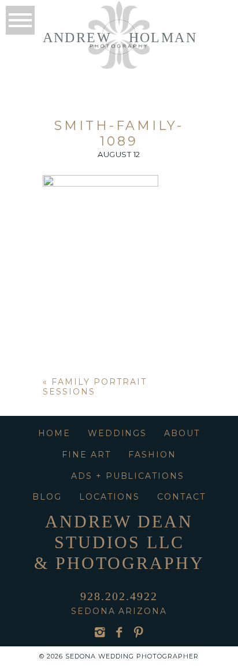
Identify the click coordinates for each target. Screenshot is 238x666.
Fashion (152, 454)
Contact (181, 497)
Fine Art (86, 454)
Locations (109, 497)
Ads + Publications (127, 476)
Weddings (117, 433)
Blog (47, 497)
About (182, 433)
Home (54, 433)
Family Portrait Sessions (94, 387)
